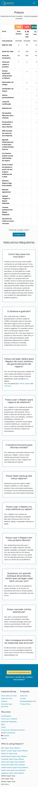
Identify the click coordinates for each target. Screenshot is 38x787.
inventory (7, 386)
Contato (23, 698)
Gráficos (4, 701)
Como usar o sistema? (9, 719)
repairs (27, 383)
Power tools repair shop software (13, 770)
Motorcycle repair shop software (13, 764)
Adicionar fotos (6, 698)
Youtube (6, 735)
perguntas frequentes (9, 721)
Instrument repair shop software (13, 762)
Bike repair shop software (10, 748)
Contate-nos (19, 234)
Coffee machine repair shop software (14, 767)
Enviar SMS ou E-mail (9, 696)
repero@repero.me (29, 701)
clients (21, 383)
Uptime (4, 738)
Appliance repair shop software (12, 773)
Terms (3, 727)
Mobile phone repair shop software (14, 756)
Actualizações (6, 716)
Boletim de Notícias (8, 733)
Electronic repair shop (9, 753)
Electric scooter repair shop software (14, 751)
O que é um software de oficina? (13, 730)
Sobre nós (23, 696)
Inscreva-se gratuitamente (19, 672)
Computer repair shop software (12, 759)
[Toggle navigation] (34, 3)
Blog (3, 724)
